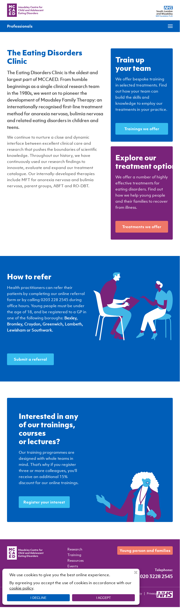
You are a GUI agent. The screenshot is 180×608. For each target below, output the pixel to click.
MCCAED (25, 10)
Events (72, 566)
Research (74, 549)
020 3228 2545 (156, 576)
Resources (75, 560)
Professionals (20, 26)
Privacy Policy (156, 593)
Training (74, 554)
